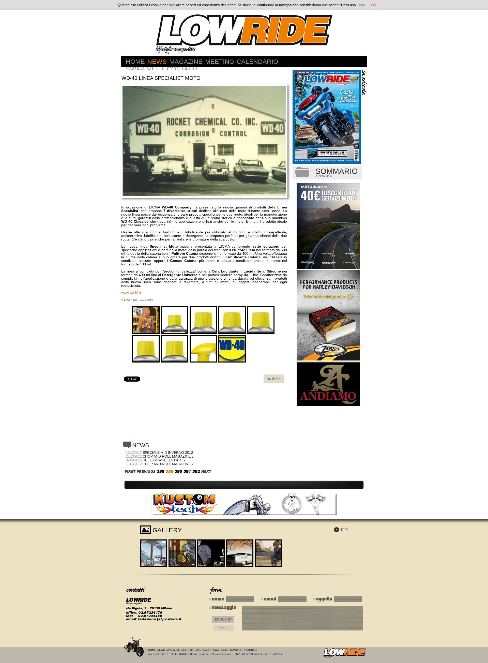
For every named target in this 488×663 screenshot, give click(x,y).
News (157, 61)
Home (135, 61)
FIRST (130, 472)
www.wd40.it (131, 293)
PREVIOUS (145, 472)
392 (196, 471)
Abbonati (250, 650)
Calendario (257, 61)
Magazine (186, 61)
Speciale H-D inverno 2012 (168, 452)
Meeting (219, 61)
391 (187, 471)
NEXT (206, 472)
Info (362, 5)
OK (373, 5)
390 (178, 471)
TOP (341, 530)
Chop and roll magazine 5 (168, 456)
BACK (274, 379)
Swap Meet (145, 68)
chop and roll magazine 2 (168, 464)
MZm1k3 (278, 654)
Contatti (182, 68)
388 (160, 471)
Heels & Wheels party (164, 460)
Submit (223, 620)
